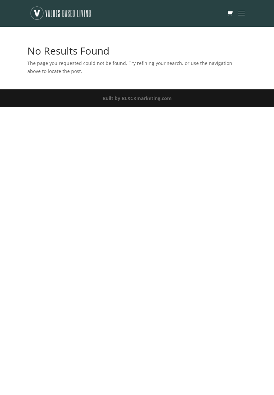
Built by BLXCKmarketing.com (137, 98)
